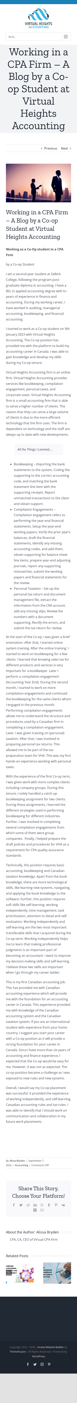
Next (64, 148)
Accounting (21, 1165)
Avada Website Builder (51, 1347)
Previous (50, 148)
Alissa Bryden (17, 1160)
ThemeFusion (18, 1351)
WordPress (38, 1356)
